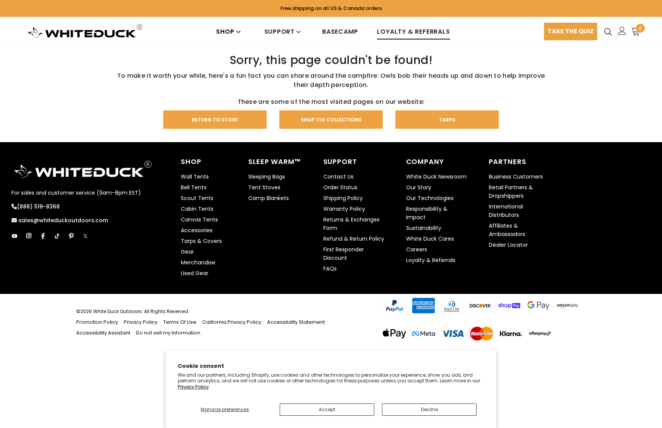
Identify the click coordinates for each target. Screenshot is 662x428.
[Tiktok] (57, 236)
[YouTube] (14, 236)
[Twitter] (85, 236)
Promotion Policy (97, 322)
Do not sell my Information (168, 332)
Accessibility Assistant (103, 332)
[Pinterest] (71, 236)
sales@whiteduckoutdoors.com (62, 220)
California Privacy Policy (231, 322)
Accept (327, 409)
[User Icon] (622, 31)
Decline (429, 409)
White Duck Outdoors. (118, 311)
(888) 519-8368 (38, 206)
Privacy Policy (193, 387)
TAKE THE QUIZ (570, 31)
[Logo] (85, 31)
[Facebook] (43, 236)
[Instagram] (29, 236)
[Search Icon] (608, 31)
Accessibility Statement (296, 322)
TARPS (447, 119)
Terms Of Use (180, 322)
